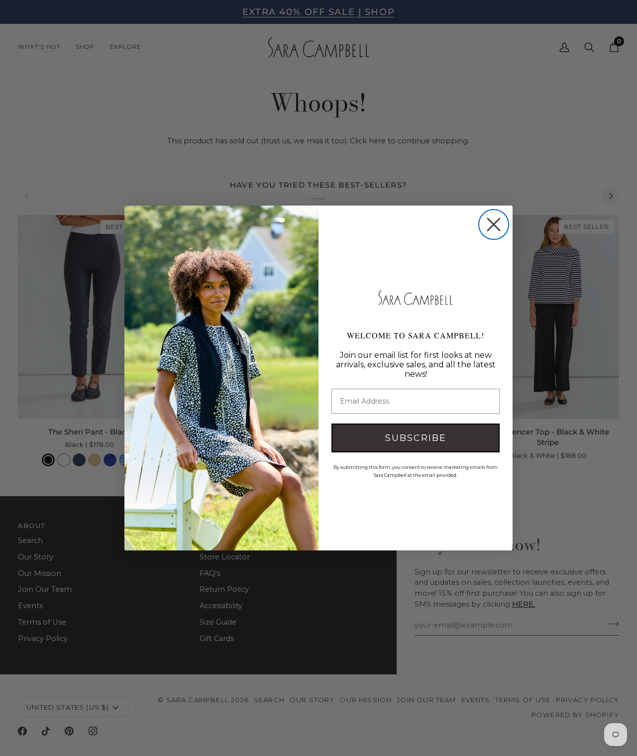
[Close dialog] (494, 224)
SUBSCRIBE (415, 437)
